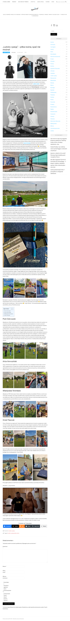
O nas (53, 1)
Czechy (52, 49)
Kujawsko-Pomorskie (55, 68)
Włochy (52, 125)
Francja (52, 63)
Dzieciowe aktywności (23, 1)
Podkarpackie (53, 92)
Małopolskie (53, 80)
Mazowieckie (53, 78)
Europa (52, 58)
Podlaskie (53, 94)
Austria (52, 42)
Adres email (4, 571)
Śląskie (52, 109)
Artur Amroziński (7, 312)
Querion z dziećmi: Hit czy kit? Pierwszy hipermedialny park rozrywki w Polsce (58, 155)
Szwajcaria (53, 114)
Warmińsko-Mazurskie (55, 121)
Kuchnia (47, 1)
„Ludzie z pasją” (36, 83)
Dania (52, 51)
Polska (52, 99)
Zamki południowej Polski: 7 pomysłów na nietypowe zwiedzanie (58, 171)
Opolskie (52, 90)
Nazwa (4, 566)
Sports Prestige (27, 142)
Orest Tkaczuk (7, 315)
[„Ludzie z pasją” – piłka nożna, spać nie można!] (25, 66)
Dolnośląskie (53, 54)
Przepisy (52, 104)
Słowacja (53, 118)
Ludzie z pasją (40, 1)
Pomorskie (53, 102)
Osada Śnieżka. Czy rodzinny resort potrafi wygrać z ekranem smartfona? (59, 148)
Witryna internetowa (5, 577)
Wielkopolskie (54, 123)
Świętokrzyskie (54, 111)
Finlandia (52, 61)
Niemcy (52, 85)
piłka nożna (16, 533)
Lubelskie (53, 73)
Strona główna (6, 1)
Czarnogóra (53, 46)
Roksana (14, 52)
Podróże (14, 1)
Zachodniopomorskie (55, 128)
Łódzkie (52, 130)
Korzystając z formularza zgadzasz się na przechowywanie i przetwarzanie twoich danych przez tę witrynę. (6, 591)
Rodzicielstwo (54, 106)
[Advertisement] (25, 33)
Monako (52, 82)
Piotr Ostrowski (7, 310)
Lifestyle (33, 1)
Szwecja (52, 116)
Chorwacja (53, 44)
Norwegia (53, 87)
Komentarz (5, 547)
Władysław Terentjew (8, 313)
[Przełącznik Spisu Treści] (11, 309)
